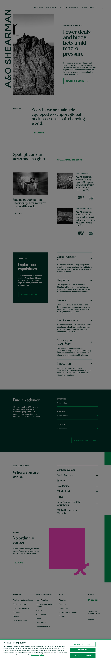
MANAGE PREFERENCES (82, 644)
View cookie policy (37, 655)
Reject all (82, 650)
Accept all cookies (83, 655)
